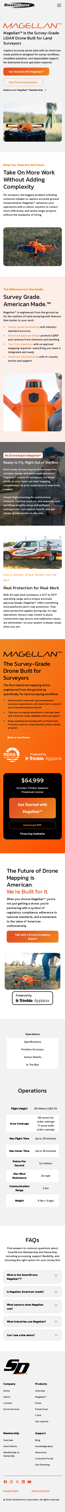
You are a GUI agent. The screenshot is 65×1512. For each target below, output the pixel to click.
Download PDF (32, 825)
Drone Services (11, 1409)
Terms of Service (40, 1491)
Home (6, 1391)
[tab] (32, 1034)
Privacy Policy (10, 1491)
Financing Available (32, 834)
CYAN (38, 1415)
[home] (19, 5)
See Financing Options (23, 82)
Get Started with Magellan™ (26, 72)
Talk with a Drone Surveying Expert (32, 937)
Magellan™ (41, 1397)
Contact (7, 1403)
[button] (58, 5)
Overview (40, 1391)
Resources (40, 1452)
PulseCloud (41, 1409)
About (6, 1397)
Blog (37, 1440)
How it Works (10, 1446)
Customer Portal (44, 1458)
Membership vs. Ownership (11, 1454)
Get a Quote (41, 1421)
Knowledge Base (44, 1446)
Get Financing (42, 1464)
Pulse (38, 1403)
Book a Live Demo (19, 737)
